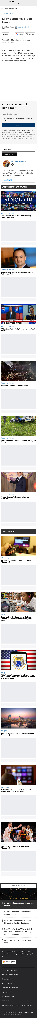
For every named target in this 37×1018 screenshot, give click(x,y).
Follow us (20, 34)
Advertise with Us (8, 996)
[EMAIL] (13, 164)
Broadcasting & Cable (23, 27)
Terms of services (25, 130)
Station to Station (7, 13)
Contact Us (5, 1001)
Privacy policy (6, 979)
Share (6, 34)
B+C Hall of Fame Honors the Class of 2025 (19, 904)
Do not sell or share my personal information (17, 1005)
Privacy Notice (28, 132)
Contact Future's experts (10, 975)
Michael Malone (9, 27)
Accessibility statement (10, 988)
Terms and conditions (9, 970)
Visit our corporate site (17, 956)
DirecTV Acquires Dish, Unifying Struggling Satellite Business (17, 921)
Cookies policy (7, 983)
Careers (4, 992)
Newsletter (31, 34)
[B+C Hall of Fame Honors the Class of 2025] (18, 898)
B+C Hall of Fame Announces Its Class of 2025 (17, 913)
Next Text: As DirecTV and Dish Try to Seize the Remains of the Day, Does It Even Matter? (19, 931)
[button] (2, 9)
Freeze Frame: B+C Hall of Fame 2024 (17, 941)
